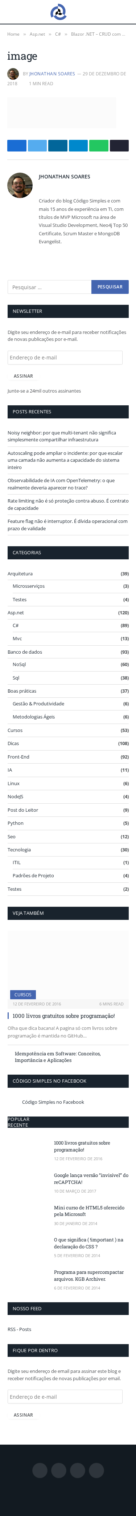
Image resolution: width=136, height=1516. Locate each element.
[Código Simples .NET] (58, 12)
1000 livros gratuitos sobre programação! (64, 1015)
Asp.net (16, 612)
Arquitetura (20, 573)
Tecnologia (19, 849)
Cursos (15, 730)
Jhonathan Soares (52, 74)
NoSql (19, 664)
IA (10, 770)
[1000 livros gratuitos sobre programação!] (68, 965)
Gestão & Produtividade (38, 703)
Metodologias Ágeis (34, 716)
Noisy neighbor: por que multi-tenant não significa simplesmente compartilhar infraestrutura (62, 436)
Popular (18, 1119)
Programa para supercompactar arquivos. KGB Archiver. (89, 1275)
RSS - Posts (19, 1329)
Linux (14, 783)
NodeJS (15, 796)
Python (16, 823)
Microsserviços (29, 586)
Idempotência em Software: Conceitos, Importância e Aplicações (58, 1057)
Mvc (17, 638)
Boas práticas (22, 691)
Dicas (13, 743)
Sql (16, 677)
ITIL (17, 862)
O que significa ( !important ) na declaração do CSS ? (88, 1243)
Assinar (23, 376)
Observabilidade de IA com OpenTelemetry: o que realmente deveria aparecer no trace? (61, 484)
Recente (18, 1125)
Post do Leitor (23, 810)
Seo (12, 836)
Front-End (18, 756)
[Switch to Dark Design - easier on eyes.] (125, 12)
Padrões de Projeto (33, 875)
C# (15, 625)
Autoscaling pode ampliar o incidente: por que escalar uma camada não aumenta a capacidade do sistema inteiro (65, 460)
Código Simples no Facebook (50, 1081)
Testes (19, 599)
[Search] (114, 12)
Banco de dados (25, 652)
